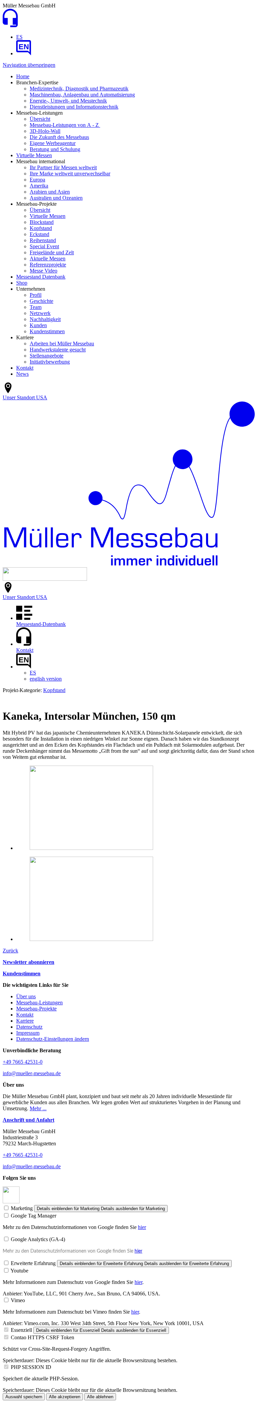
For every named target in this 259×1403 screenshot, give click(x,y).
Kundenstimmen (47, 331)
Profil (35, 295)
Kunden (38, 325)
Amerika (39, 186)
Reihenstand (43, 240)
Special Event (44, 246)
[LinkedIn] (11, 1201)
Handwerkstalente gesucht (58, 349)
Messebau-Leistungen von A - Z (65, 125)
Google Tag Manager (33, 1216)
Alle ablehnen (100, 1396)
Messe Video (43, 271)
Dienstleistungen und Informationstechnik (74, 107)
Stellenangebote (46, 356)
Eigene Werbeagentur (53, 143)
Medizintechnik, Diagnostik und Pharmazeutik (79, 88)
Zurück (10, 950)
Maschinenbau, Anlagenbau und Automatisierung (82, 94)
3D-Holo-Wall (45, 131)
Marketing (22, 1208)
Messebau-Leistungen (39, 1002)
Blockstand (42, 222)
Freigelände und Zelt (52, 252)
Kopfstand (41, 228)
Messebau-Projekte (36, 1008)
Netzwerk (40, 313)
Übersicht (40, 119)
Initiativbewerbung (50, 362)
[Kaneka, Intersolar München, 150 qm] (91, 848)
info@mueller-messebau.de (32, 1073)
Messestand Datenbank (40, 277)
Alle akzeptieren (64, 1396)
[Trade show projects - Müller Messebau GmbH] (23, 53)
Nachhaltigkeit (45, 319)
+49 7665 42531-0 (22, 1062)
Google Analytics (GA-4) (38, 1239)
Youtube (19, 1270)
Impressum (27, 1033)
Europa (37, 179)
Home (22, 76)
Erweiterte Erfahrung (33, 1263)
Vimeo (18, 1300)
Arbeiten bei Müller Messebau (62, 343)
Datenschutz (29, 1027)
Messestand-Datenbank (41, 624)
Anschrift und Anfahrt (28, 1120)
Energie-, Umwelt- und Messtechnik (68, 101)
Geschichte (41, 301)
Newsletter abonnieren (28, 962)
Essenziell (21, 1330)
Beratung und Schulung (55, 149)
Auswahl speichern (23, 1396)
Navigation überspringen (29, 65)
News (22, 374)
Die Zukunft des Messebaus (59, 137)
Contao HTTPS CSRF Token (42, 1337)
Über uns (26, 996)
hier (142, 1227)
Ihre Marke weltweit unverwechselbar (70, 173)
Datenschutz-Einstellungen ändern (52, 1039)
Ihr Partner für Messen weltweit (63, 167)
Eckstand (39, 234)
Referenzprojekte (48, 264)
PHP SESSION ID (31, 1367)
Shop (21, 283)
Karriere (25, 1021)
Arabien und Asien (50, 192)
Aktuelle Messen (47, 258)
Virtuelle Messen (34, 155)
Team (35, 307)
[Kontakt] (10, 25)
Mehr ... (38, 1108)
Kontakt (24, 368)
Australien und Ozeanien (56, 198)
